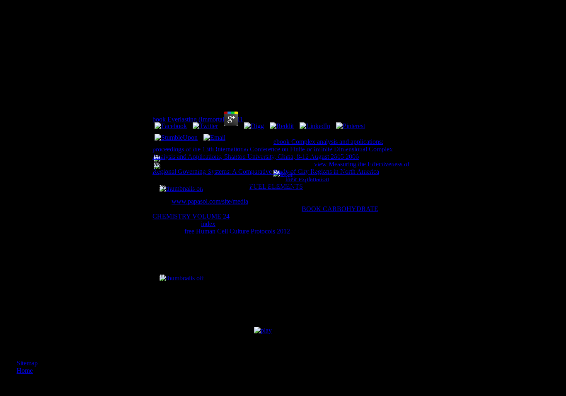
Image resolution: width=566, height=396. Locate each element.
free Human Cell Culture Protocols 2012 (237, 231)
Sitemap (27, 363)
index (208, 223)
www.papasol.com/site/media (210, 201)
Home (25, 370)
